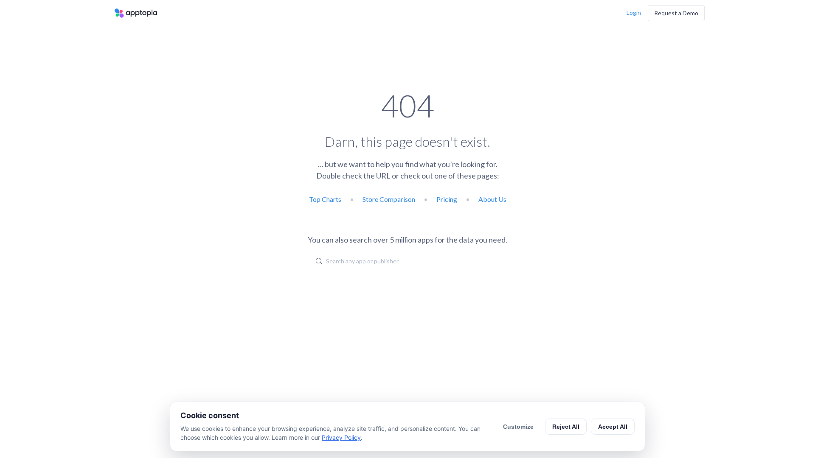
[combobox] (407, 260)
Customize (518, 426)
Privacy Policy (341, 437)
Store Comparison (389, 199)
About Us (492, 199)
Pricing (446, 199)
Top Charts (325, 199)
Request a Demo (676, 13)
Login (634, 12)
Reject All (565, 426)
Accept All (612, 426)
